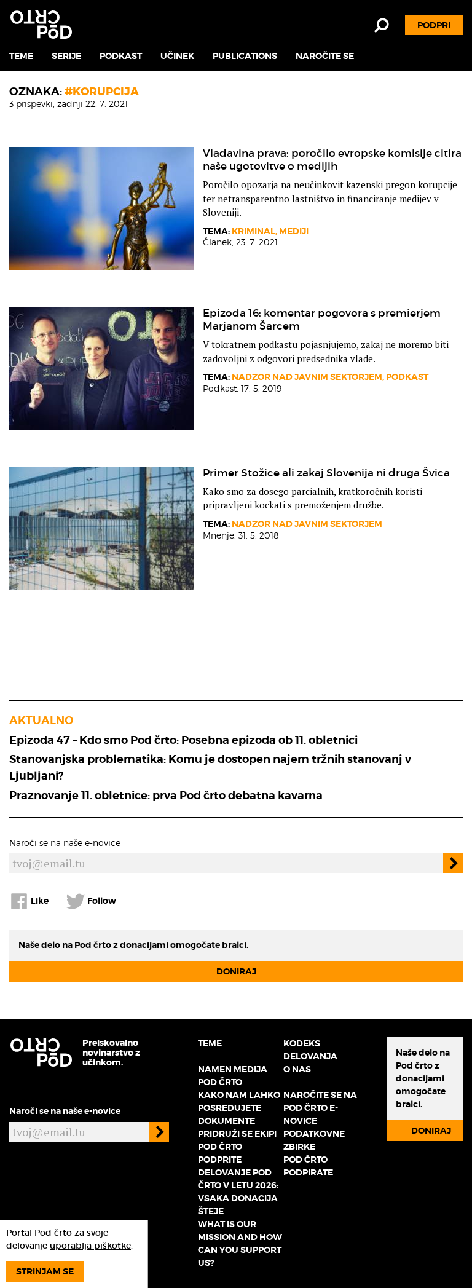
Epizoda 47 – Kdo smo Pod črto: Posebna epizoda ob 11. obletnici (183, 740)
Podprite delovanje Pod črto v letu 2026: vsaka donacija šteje (238, 1185)
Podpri (433, 25)
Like (39, 900)
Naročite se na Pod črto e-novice (320, 1107)
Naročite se (325, 55)
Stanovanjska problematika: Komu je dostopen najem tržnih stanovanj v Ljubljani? (210, 767)
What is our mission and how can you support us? (240, 1243)
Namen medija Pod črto (232, 1076)
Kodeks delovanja (310, 1050)
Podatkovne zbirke (314, 1140)
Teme (21, 55)
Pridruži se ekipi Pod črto (237, 1140)
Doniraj (236, 971)
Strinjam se (45, 1271)
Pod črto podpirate (308, 1166)
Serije (66, 55)
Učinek (177, 55)
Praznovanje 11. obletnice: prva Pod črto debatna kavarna (166, 795)
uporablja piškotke (90, 1245)
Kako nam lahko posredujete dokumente (239, 1107)
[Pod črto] (41, 24)
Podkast (121, 55)
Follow (100, 900)
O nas (297, 1069)
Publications (245, 55)
